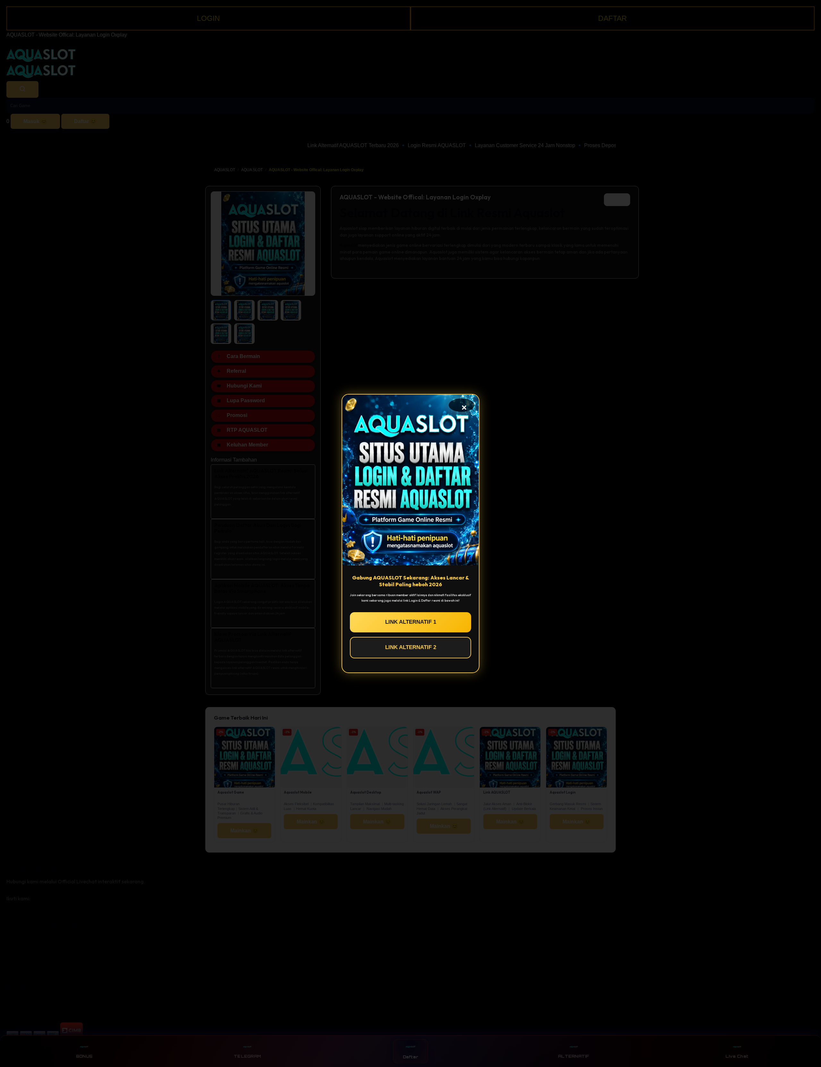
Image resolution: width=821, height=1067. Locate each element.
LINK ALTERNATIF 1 (410, 622)
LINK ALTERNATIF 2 (410, 647)
